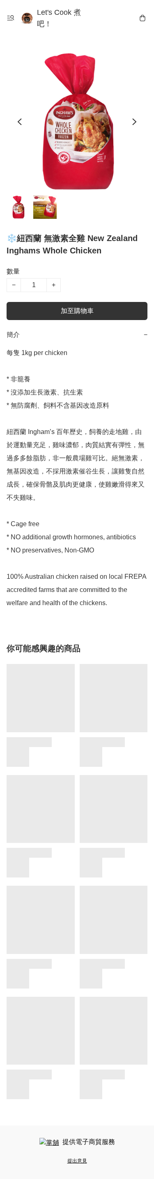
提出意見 (77, 1161)
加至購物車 (77, 310)
